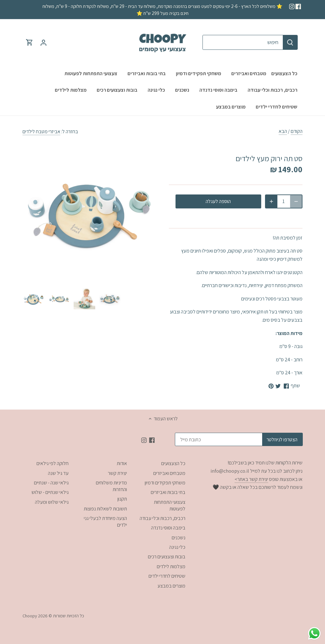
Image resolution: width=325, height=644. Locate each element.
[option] (34, 298)
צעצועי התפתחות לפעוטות (169, 505)
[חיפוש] (290, 42)
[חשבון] (43, 42)
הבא (283, 131)
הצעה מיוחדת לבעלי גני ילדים (105, 521)
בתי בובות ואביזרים (168, 492)
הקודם (296, 131)
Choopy (30, 616)
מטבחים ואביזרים (169, 473)
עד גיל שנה (58, 473)
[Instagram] (292, 6)
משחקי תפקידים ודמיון (165, 482)
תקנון (122, 499)
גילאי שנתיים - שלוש (50, 492)
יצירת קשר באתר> (251, 479)
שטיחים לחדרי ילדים (167, 576)
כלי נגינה (177, 547)
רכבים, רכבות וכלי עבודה (162, 518)
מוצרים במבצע (171, 585)
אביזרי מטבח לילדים (41, 131)
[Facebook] (298, 6)
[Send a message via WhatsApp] (314, 633)
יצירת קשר (117, 473)
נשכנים (178, 537)
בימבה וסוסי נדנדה (168, 527)
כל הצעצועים (173, 463)
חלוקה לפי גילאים (52, 463)
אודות (122, 463)
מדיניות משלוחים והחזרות (111, 486)
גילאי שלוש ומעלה (52, 502)
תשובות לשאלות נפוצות (105, 508)
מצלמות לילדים (171, 566)
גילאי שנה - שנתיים (51, 482)
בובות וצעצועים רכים (166, 556)
